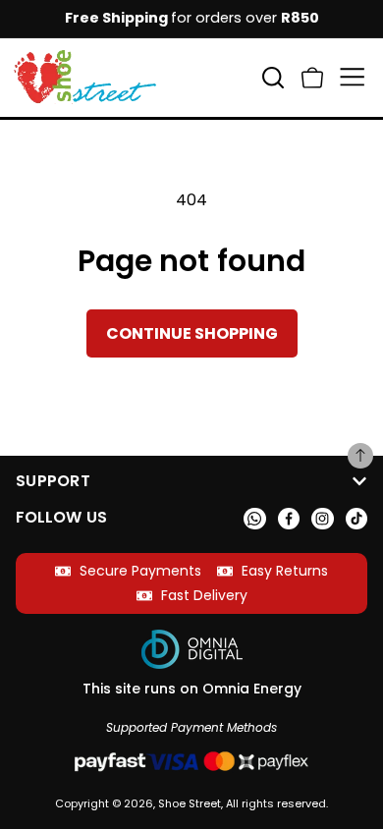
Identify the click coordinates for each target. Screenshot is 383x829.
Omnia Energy (251, 688)
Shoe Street (189, 803)
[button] (313, 77)
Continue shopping (192, 333)
